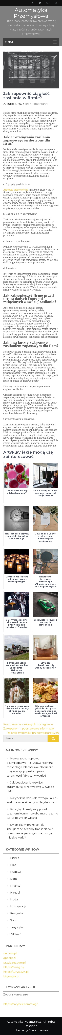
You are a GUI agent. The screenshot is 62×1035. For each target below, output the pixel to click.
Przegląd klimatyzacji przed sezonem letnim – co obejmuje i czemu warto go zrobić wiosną (32, 813)
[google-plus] (47, 3)
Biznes (14, 858)
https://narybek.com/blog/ (20, 1004)
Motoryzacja (18, 906)
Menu (9, 41)
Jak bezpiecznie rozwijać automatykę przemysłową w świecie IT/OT (30, 787)
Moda (14, 899)
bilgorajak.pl (11, 976)
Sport (14, 920)
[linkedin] (55, 3)
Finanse (15, 885)
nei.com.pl (10, 953)
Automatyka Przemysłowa (31, 13)
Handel (15, 892)
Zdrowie (15, 934)
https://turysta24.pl (16, 971)
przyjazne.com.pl (14, 962)
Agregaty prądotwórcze (15, 189)
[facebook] (32, 3)
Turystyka (16, 927)
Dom (13, 878)
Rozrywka (16, 913)
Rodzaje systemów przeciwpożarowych (33, 732)
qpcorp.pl (9, 958)
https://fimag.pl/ (13, 967)
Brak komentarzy (36, 103)
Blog (13, 865)
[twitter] (39, 3)
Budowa (15, 871)
